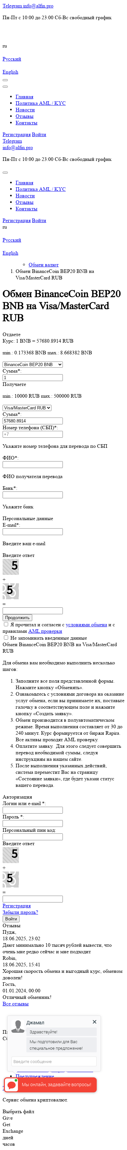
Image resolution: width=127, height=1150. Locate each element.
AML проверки (45, 631)
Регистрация (17, 905)
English (10, 72)
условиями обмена (86, 624)
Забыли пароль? (20, 912)
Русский (12, 59)
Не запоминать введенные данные (48, 638)
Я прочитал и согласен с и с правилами (59, 627)
